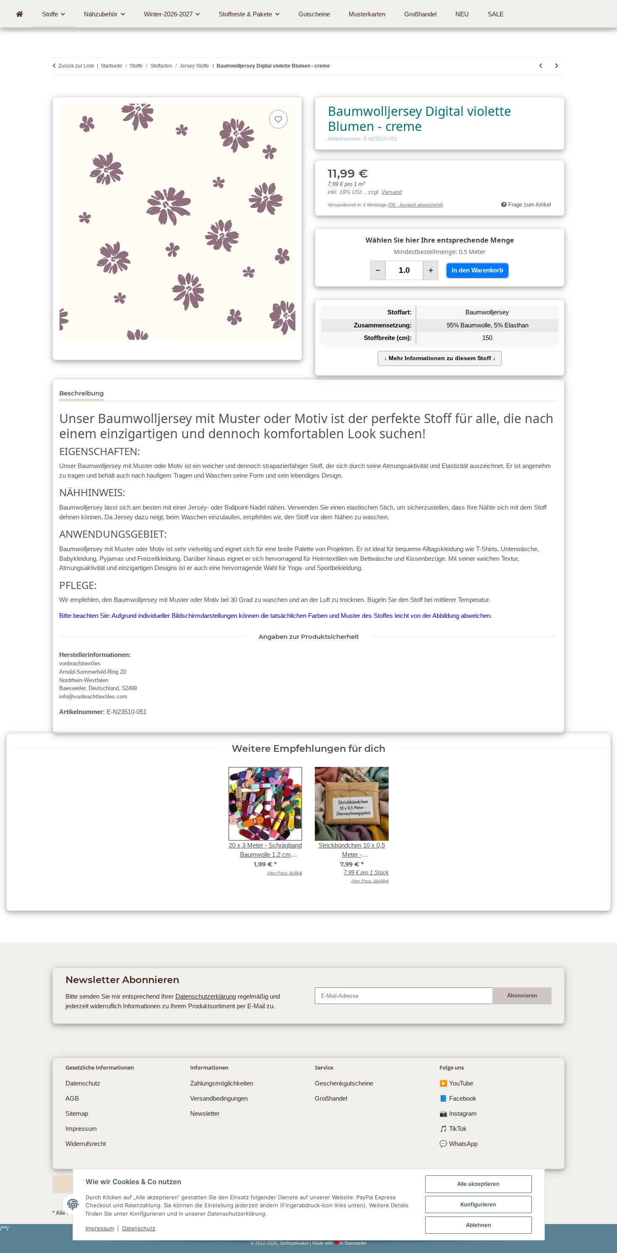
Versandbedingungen (219, 1098)
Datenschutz (138, 1228)
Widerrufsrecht (85, 1143)
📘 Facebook (457, 1098)
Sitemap (76, 1113)
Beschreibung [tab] (81, 393)
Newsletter (205, 1113)
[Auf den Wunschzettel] (278, 119)
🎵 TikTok (453, 1128)
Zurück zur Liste (76, 66)
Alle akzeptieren (478, 1183)
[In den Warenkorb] (58, 92)
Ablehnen (478, 1225)
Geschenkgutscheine (344, 1083)
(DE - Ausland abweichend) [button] (415, 204)
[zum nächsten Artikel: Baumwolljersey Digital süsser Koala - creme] (557, 66)
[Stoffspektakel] (19, 14)
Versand (392, 192)
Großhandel (331, 1098)
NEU (462, 14)
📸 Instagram (458, 1113)
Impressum (100, 1228)
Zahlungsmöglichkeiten (221, 1083)
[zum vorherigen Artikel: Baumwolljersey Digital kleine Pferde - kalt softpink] (541, 66)
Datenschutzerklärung (205, 996)
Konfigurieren (478, 1204)
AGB (72, 1098)
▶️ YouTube (456, 1083)
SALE (496, 14)
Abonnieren (522, 995)
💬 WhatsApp (458, 1143)
